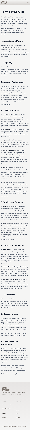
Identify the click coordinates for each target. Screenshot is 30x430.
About (18, 405)
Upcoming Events (6, 405)
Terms (18, 417)
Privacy (18, 414)
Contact (4, 417)
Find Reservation (6, 408)
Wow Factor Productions (14, 394)
